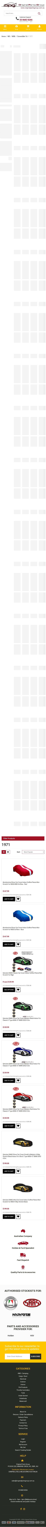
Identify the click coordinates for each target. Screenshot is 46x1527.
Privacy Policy (23, 1425)
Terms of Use (23, 1428)
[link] (21, 1509)
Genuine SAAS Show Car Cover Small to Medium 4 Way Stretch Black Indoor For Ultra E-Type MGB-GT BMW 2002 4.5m (22, 1156)
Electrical (23, 1379)
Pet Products (23, 1387)
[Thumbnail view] (4, 852)
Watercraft (23, 1401)
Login (23, 1439)
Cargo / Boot (23, 1376)
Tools (23, 1393)
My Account (23, 1444)
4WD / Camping (23, 1373)
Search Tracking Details (23, 1450)
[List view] (8, 852)
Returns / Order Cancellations (23, 1414)
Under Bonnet (23, 1396)
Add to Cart (9, 899)
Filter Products (9, 838)
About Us (23, 1412)
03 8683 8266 (23, 1490)
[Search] (39, 13)
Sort (18, 852)
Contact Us (23, 1423)
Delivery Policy (23, 1417)
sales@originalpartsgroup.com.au (23, 1481)
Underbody (23, 1398)
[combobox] (20, 13)
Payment (23, 1420)
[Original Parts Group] (23, 5)
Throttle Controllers (23, 1390)
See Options (9, 990)
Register (23, 1442)
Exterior (23, 1382)
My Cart (23, 1447)
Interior (23, 1384)
